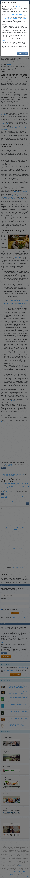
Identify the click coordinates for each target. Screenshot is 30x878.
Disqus (3, 13)
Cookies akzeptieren (22, 53)
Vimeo (24, 18)
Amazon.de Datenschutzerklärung (10, 15)
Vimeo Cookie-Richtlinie (7, 20)
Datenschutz (5, 40)
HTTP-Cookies (18, 6)
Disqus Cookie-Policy (10, 13)
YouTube (4, 18)
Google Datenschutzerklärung (14, 18)
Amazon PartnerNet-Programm (16, 14)
